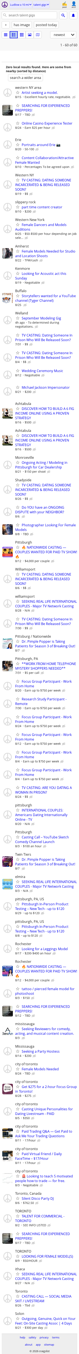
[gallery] (30, 34)
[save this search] (73, 15)
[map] (38, 34)
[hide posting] (74, 97)
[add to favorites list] (17, 92)
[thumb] (14, 34)
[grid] (22, 34)
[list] (6, 34)
